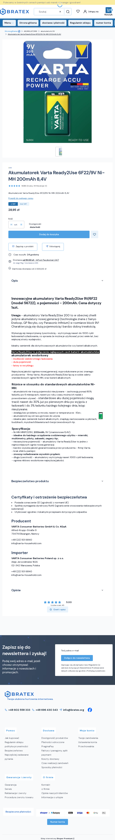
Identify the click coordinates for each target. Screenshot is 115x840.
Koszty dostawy (50, 759)
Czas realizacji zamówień (54, 763)
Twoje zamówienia (88, 738)
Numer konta (57, 821)
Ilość (10, 218)
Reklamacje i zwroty (15, 793)
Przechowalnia (86, 746)
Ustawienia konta (87, 742)
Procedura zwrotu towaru (19, 797)
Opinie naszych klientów (54, 793)
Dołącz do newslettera (77, 658)
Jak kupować (12, 738)
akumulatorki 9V (48, 31)
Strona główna (11, 31)
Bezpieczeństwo (14, 750)
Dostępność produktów (54, 738)
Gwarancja (10, 784)
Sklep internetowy (56, 838)
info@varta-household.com (26, 543)
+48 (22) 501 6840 (21, 539)
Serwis (8, 789)
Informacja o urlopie (52, 797)
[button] (67, 11)
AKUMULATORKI (30, 31)
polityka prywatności (16, 746)
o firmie (45, 789)
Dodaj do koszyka (49, 234)
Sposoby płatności (51, 767)
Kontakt (45, 784)
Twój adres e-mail (70, 650)
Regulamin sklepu (14, 742)
